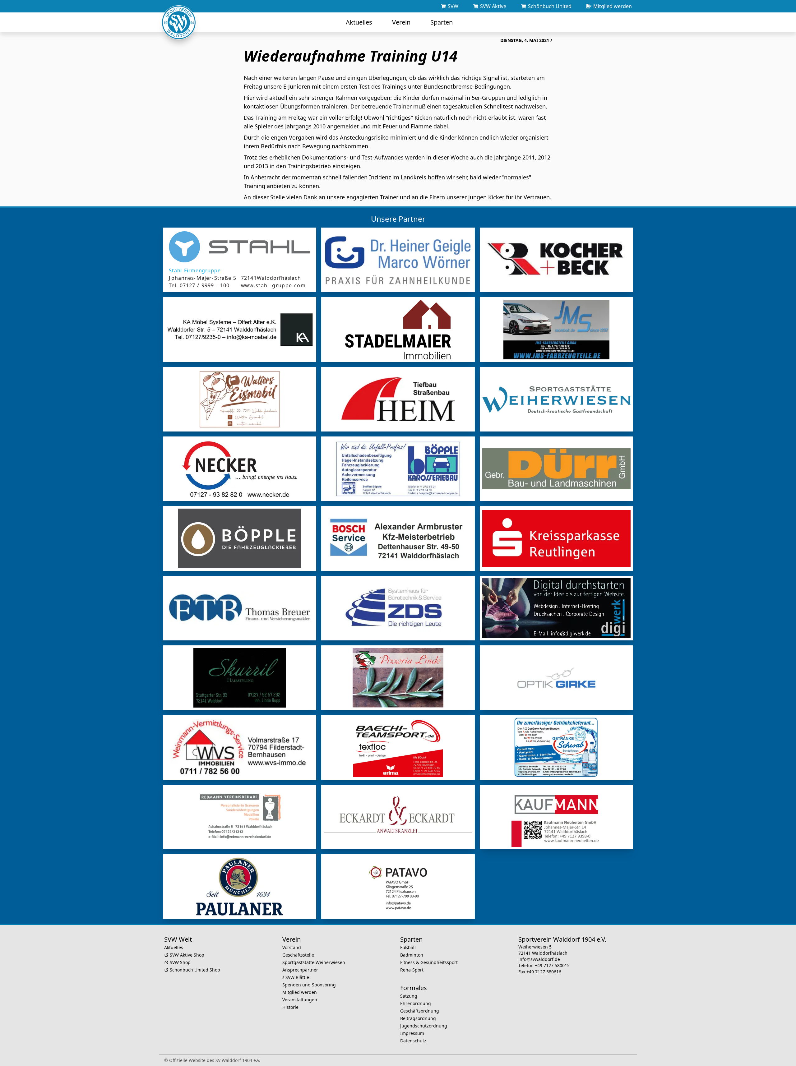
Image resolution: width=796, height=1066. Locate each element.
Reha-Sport (411, 970)
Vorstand (291, 947)
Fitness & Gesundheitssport (429, 962)
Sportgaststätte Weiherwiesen (313, 962)
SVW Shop (180, 962)
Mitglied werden (299, 992)
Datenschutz (413, 1041)
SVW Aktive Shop (187, 955)
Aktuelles (173, 947)
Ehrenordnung (415, 1003)
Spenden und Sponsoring (309, 985)
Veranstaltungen (299, 1000)
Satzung (408, 996)
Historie (290, 1007)
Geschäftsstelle (298, 955)
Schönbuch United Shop (195, 970)
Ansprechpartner (300, 970)
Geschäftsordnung (419, 1011)
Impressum (412, 1033)
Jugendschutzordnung (423, 1026)
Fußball (408, 947)
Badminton (411, 955)
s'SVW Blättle (295, 977)
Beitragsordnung (418, 1018)
